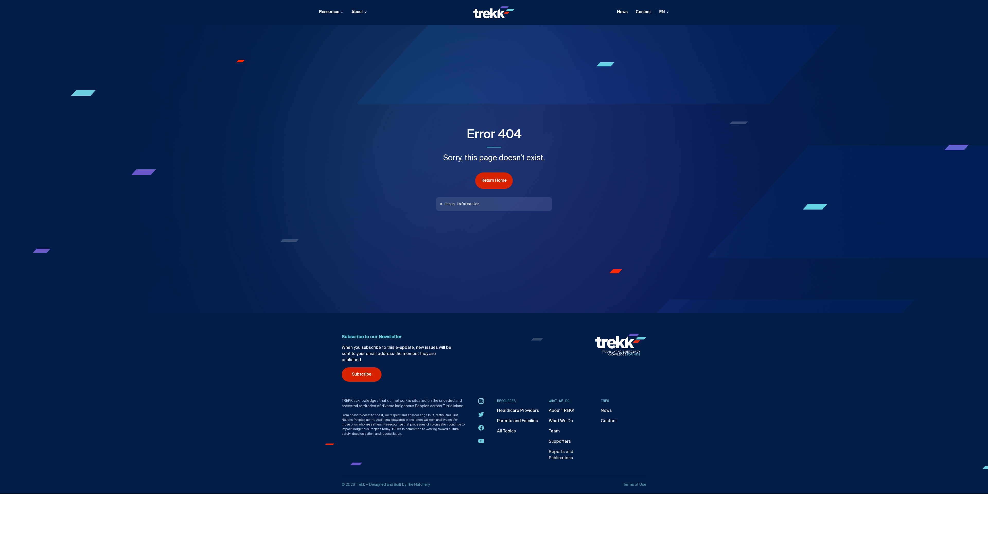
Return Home (494, 181)
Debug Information (461, 204)
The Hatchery (418, 484)
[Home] (494, 12)
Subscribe (361, 374)
